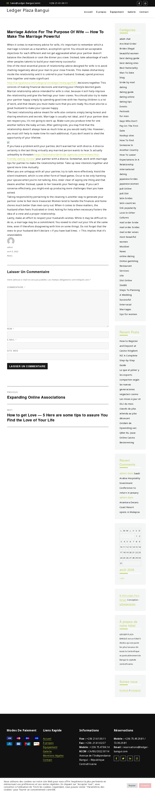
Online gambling (129, 260)
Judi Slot (124, 193)
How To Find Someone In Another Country (129, 145)
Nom (10, 328)
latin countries (128, 203)
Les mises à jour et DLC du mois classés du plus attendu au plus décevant (130, 408)
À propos (101, 11)
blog (122, 77)
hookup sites (127, 135)
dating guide (127, 91)
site (122, 275)
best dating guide (129, 58)
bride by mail (127, 82)
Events (123, 106)
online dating (127, 256)
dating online (127, 96)
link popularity (128, 207)
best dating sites (129, 62)
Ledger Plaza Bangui (28, 10)
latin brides (126, 198)
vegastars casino (129, 394)
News (10, 255)
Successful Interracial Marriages (125, 304)
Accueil (88, 11)
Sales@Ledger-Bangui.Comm (25, 3)
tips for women (128, 314)
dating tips (126, 101)
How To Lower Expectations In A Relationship (129, 159)
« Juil (122, 578)
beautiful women (129, 53)
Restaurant (126, 265)
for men (124, 116)
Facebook (124, 690)
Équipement (117, 11)
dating (123, 87)
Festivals (124, 111)
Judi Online (126, 188)
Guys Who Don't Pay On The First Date (129, 125)
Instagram (136, 690)
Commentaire (16, 287)
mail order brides (130, 227)
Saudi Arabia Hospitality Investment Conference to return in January (130, 483)
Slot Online (126, 280)
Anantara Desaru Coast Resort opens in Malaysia (130, 507)
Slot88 (123, 285)
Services (124, 270)
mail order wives (129, 231)
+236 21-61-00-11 (58, 3)
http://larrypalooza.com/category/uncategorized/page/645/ (42, 82)
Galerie (132, 11)
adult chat (125, 38)
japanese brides (129, 178)
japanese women (129, 183)
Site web (12, 350)
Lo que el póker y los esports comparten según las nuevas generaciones (129, 379)
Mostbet (124, 246)
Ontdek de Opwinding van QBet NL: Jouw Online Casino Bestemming (128, 433)
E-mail (12, 339)
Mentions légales (53, 755)
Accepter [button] (145, 785)
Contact (144, 11)
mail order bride (129, 222)
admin (10, 247)
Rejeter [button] (132, 785)
